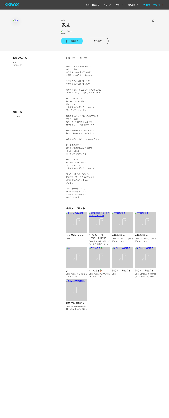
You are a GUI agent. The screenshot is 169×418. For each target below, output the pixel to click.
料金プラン (96, 4)
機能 (87, 4)
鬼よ (19, 116)
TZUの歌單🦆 (95, 270)
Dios (69, 31)
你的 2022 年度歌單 (144, 270)
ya (67, 270)
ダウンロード (157, 4)
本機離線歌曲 (118, 235)
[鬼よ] (15, 20)
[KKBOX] (12, 5)
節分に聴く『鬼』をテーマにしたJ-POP (99, 236)
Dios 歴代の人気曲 (75, 235)
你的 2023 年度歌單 (121, 270)
